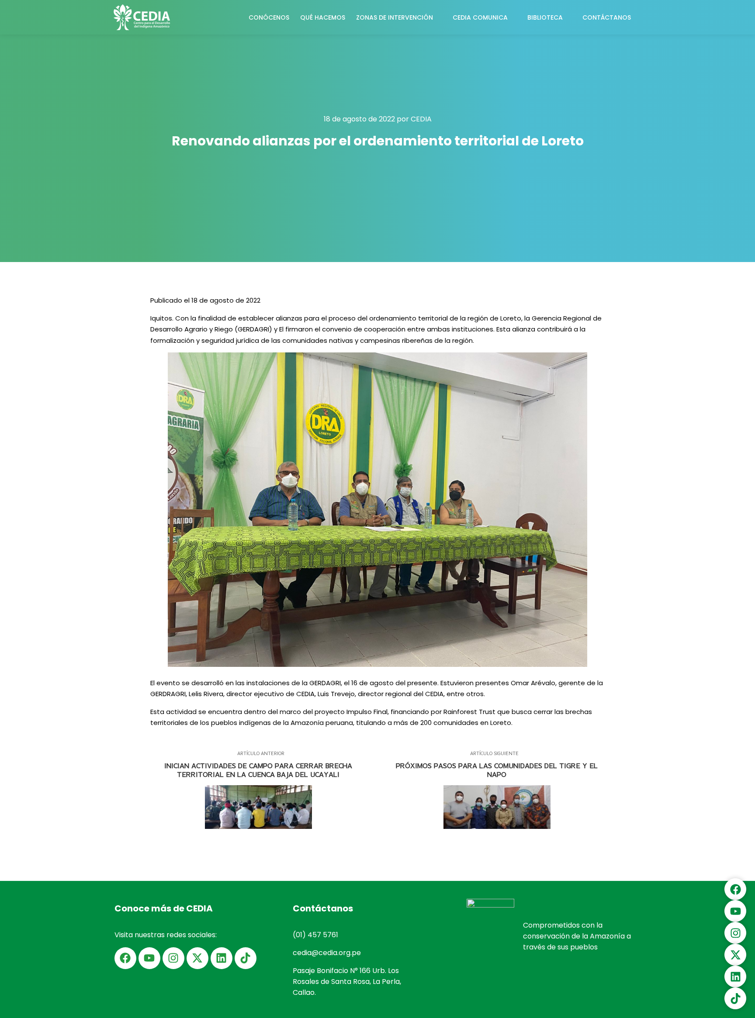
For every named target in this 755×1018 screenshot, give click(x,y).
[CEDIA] (141, 17)
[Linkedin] (221, 958)
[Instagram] (173, 958)
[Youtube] (149, 958)
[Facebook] (125, 958)
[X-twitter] (197, 958)
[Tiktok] (245, 958)
